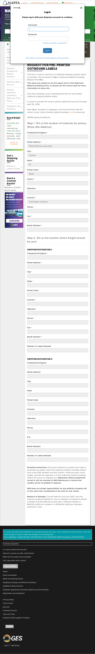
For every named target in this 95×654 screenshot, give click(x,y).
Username (32, 25)
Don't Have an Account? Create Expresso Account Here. (47, 58)
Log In (47, 50)
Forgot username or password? (55, 43)
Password (32, 34)
